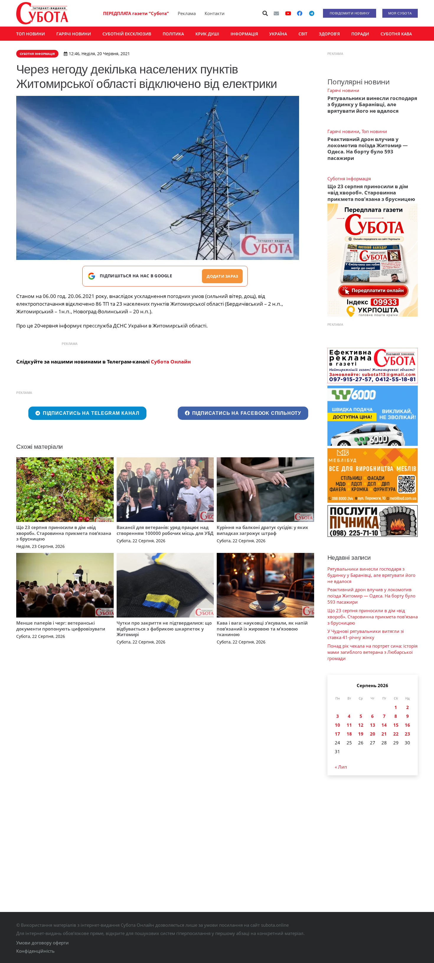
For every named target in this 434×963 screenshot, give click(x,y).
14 (384, 725)
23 (407, 734)
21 (384, 734)
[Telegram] (311, 13)
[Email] (276, 13)
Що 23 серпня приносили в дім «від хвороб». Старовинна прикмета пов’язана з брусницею (63, 533)
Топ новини (374, 131)
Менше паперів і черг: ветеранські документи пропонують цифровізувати (60, 626)
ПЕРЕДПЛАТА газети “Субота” (136, 13)
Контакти (215, 13)
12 (360, 725)
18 (349, 734)
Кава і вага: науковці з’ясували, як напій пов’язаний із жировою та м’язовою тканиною (262, 628)
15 (396, 725)
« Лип (341, 767)
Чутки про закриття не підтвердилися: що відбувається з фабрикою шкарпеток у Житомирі (164, 628)
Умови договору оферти (42, 943)
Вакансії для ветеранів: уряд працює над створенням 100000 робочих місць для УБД (165, 530)
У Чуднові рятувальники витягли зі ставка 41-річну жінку (365, 634)
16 (407, 725)
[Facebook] (299, 13)
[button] (265, 13)
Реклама (187, 13)
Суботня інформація (349, 178)
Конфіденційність (35, 951)
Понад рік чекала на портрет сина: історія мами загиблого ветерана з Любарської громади (372, 652)
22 (396, 734)
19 (360, 734)
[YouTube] (288, 13)
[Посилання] (42, 13)
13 (372, 725)
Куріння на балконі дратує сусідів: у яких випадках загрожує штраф (262, 530)
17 (337, 734)
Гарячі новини (343, 90)
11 (349, 725)
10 (337, 725)
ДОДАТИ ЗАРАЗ (222, 276)
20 (372, 734)
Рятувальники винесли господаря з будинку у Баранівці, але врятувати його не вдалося (372, 104)
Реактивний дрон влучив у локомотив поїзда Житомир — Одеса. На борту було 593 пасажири (367, 148)
